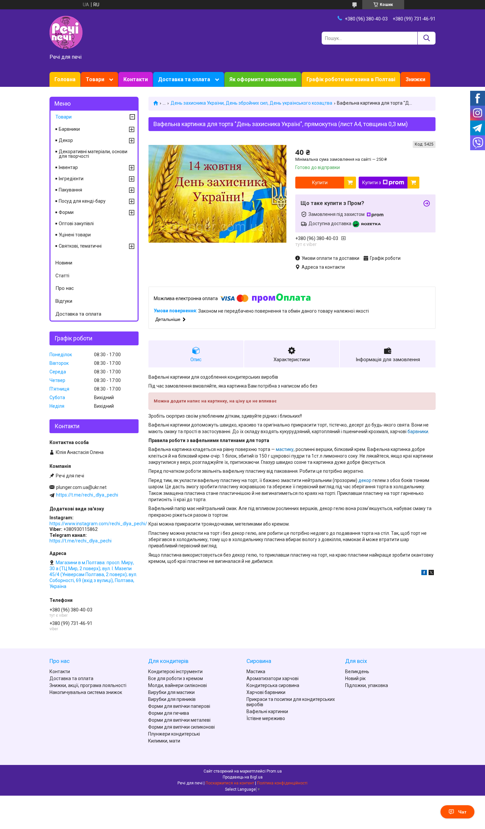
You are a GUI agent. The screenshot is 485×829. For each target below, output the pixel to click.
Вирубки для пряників (172, 699)
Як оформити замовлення (262, 79)
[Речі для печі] (65, 32)
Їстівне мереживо (265, 718)
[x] (431, 573)
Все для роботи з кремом (175, 678)
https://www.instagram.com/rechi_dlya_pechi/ (98, 523)
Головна (65, 79)
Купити (320, 182)
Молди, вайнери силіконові (177, 685)
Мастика (255, 671)
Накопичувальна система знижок (85, 692)
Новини (63, 263)
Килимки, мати (164, 740)
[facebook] (424, 573)
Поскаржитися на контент (230, 783)
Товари (95, 79)
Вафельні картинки (267, 711)
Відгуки (63, 301)
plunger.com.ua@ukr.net (81, 487)
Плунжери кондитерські (174, 734)
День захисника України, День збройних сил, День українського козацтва (251, 103)
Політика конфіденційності (282, 783)
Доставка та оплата (184, 79)
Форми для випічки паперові (179, 706)
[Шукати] (426, 38)
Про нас (64, 288)
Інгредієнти (71, 178)
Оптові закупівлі (76, 223)
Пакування (70, 189)
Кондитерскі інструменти (175, 671)
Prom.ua (274, 771)
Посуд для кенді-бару (82, 201)
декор (365, 480)
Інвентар (68, 167)
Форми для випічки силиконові (181, 727)
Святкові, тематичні (80, 246)
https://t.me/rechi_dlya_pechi (87, 495)
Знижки (415, 79)
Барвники (69, 129)
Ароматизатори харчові (272, 678)
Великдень (357, 671)
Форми (66, 212)
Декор (66, 140)
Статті (62, 276)
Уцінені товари (75, 234)
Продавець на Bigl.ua (243, 777)
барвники (417, 431)
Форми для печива (168, 713)
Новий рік (355, 678)
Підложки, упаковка (366, 685)
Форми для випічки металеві (179, 720)
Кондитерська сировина (272, 685)
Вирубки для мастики (171, 692)
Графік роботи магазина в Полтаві (351, 79)
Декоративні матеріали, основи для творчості (93, 154)
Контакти (135, 79)
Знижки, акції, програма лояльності (87, 685)
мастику (285, 449)
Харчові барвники (265, 692)
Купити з (371, 182)
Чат (462, 811)
